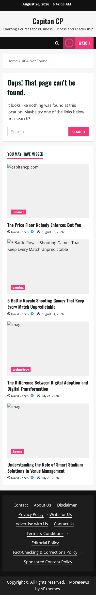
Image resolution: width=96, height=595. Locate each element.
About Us (42, 505)
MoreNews (79, 582)
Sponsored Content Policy (48, 562)
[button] (7, 43)
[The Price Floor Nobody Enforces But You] (48, 191)
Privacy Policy (31, 514)
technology (21, 369)
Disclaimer (67, 505)
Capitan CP (48, 21)
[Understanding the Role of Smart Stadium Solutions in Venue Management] (48, 431)
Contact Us (64, 524)
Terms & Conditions (45, 533)
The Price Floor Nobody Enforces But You (44, 225)
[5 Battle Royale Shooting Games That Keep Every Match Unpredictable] (48, 266)
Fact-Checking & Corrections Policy (45, 552)
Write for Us (60, 514)
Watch (84, 43)
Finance (18, 212)
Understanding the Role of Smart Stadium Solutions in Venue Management (45, 467)
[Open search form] (57, 43)
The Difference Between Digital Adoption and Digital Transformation (47, 385)
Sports (17, 451)
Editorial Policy (45, 543)
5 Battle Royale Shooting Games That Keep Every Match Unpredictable (45, 303)
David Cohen (20, 232)
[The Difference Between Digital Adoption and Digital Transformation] (48, 348)
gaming (18, 287)
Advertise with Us (32, 524)
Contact (21, 505)
